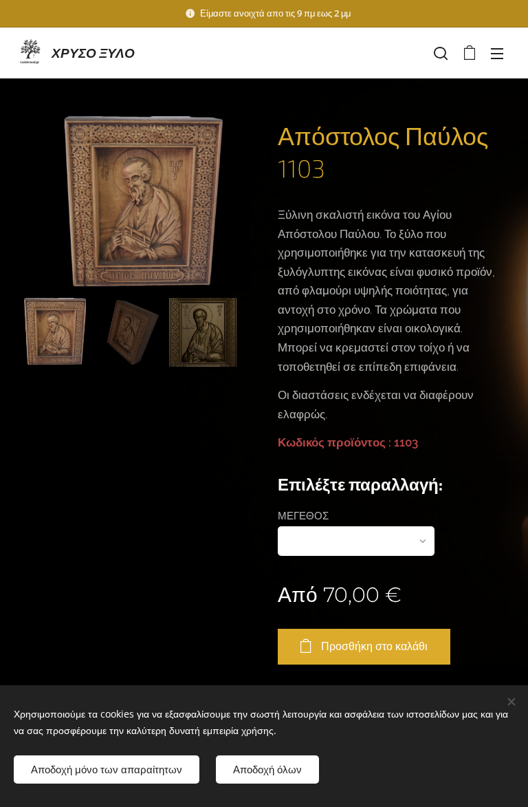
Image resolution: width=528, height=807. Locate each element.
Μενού (497, 53)
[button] (441, 53)
